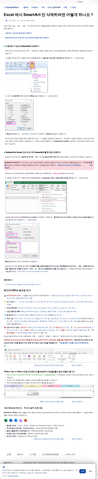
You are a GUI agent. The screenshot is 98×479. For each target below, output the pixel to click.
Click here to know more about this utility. (33, 271)
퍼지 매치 (71, 308)
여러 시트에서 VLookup (56, 308)
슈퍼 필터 (63, 321)
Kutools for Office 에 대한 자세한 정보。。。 (51, 439)
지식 (21, 454)
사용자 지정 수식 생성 (77, 295)
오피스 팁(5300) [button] (54, 7)
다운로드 (34, 7)
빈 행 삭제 (42, 302)
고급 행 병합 (21, 333)
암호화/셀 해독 (33, 321)
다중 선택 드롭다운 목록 (67, 311)
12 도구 (24, 327)
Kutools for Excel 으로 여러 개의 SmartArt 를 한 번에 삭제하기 (27, 38)
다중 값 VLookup (39, 308)
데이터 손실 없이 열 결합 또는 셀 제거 (62, 302)
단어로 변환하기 (73, 330)
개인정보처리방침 (52, 454)
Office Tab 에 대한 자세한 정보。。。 (54, 402)
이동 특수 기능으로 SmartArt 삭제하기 (18, 33)
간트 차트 (65, 327)
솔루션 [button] (26, 7)
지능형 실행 (55, 295)
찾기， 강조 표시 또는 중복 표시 (25, 302)
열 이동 (28, 315)
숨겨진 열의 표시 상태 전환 (41, 315)
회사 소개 (71, 454)
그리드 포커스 (18, 318)
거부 (90, 471)
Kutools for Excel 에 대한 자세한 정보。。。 (51, 365)
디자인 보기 (30, 318)
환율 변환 (83, 330)
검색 (74, 7)
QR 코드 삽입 (36, 330)
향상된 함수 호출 (26, 298)
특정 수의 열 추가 (20, 315)
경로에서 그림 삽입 (48, 330)
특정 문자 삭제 (43, 327)
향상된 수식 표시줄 (43, 318)
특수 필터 (73, 321)
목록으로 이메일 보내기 (49, 321)
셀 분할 (28, 333)
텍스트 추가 (33, 327)
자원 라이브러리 (75, 318)
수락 (82, 471)
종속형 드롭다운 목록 (48, 311)
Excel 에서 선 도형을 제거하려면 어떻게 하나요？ (24, 284)
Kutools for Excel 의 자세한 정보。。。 (71, 165)
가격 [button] (43, 7)
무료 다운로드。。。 (79, 365)
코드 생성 (65, 295)
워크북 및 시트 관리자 (59, 318)
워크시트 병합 (21, 321)
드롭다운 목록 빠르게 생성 (29, 311)
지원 (65, 7)
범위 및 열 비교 (56, 315)
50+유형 (57, 327)
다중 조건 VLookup (24, 308)
